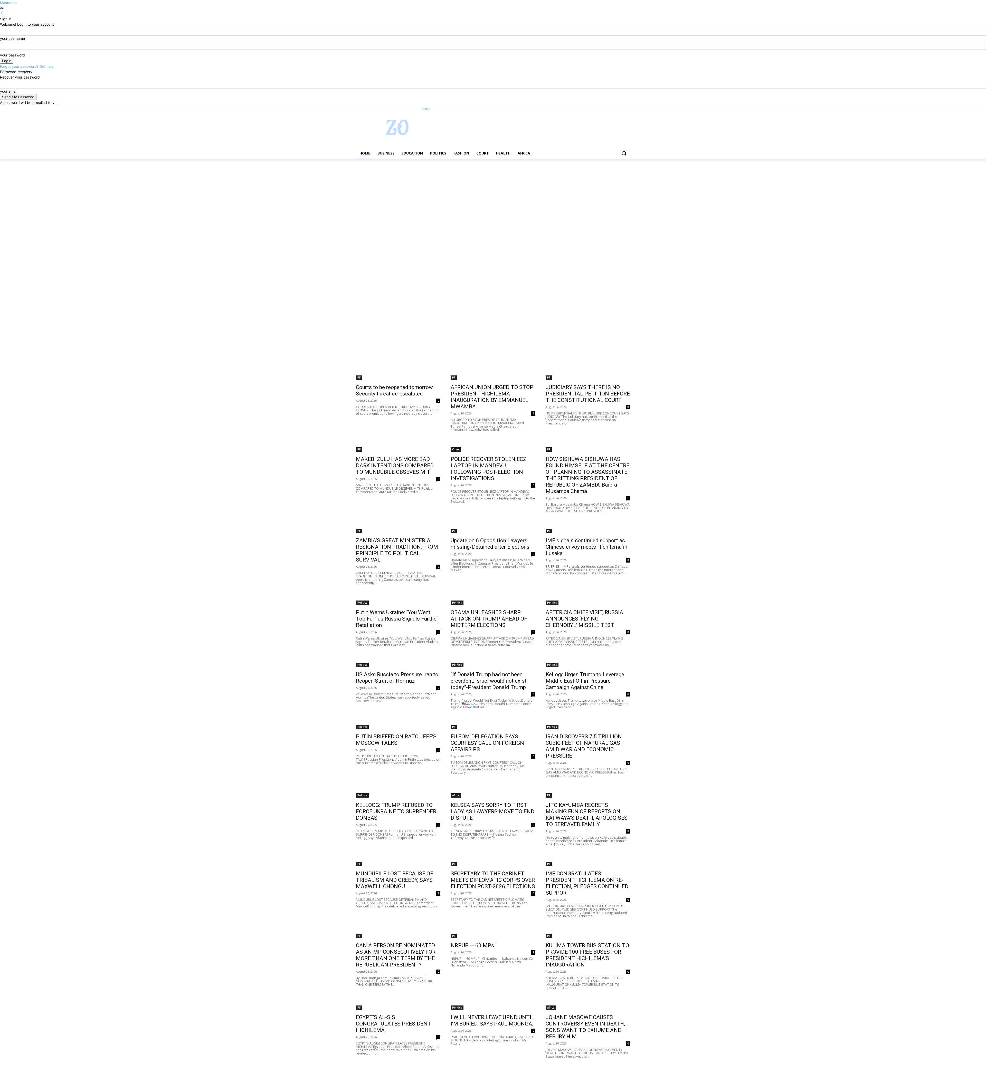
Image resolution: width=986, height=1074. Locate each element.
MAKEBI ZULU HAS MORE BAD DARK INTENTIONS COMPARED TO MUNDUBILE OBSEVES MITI (395, 465)
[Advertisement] (154, 197)
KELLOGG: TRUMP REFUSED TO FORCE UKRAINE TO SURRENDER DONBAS (396, 811)
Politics (362, 602)
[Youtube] (627, 109)
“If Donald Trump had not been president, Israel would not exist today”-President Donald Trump (488, 680)
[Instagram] (606, 109)
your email (8, 91)
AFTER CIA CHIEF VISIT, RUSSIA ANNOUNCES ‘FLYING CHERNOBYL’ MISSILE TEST (584, 618)
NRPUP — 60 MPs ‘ (473, 945)
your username (12, 38)
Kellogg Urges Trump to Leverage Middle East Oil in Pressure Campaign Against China (585, 680)
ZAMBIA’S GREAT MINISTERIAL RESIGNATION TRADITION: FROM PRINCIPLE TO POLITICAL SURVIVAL (397, 550)
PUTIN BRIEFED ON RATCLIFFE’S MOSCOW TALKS (396, 739)
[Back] (2, 13)
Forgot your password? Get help (27, 66)
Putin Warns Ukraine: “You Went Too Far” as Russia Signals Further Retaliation (397, 618)
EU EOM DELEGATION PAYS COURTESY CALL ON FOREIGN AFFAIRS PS (487, 742)
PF (359, 377)
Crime (455, 449)
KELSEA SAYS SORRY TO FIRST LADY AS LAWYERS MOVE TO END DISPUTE (492, 811)
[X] (613, 109)
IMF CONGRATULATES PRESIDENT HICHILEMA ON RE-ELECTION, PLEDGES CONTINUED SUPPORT (587, 883)
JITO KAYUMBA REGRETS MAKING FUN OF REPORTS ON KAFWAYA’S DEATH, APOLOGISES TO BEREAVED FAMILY (587, 814)
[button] (624, 153)
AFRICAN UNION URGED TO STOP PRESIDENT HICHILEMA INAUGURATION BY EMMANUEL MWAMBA (492, 397)
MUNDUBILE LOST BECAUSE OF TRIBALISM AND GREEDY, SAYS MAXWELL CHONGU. (394, 879)
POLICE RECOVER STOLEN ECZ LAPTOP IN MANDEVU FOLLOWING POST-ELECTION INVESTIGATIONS (488, 468)
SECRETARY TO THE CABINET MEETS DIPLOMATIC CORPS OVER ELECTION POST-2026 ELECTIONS (493, 879)
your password (12, 55)
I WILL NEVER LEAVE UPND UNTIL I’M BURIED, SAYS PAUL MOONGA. (492, 1020)
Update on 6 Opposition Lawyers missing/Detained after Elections (490, 543)
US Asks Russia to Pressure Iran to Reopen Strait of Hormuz (397, 677)
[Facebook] (599, 109)
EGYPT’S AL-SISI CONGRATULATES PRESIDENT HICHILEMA (393, 1023)
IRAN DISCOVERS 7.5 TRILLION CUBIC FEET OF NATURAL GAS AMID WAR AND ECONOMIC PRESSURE (584, 746)
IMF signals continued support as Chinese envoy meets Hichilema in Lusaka (586, 546)
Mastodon (8, 3)
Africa (455, 795)
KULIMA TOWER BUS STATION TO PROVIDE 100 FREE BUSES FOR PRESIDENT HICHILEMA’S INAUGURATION (587, 955)
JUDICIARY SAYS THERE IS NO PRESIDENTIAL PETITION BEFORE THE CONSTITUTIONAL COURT (588, 393)
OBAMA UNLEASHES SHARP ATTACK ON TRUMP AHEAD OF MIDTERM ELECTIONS (489, 618)
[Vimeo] (620, 109)
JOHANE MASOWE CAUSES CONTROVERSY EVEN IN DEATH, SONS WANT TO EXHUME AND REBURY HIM (585, 1027)
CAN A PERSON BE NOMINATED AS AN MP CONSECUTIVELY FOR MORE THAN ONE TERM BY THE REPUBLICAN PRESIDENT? (395, 955)
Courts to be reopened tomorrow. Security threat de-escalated (395, 390)
